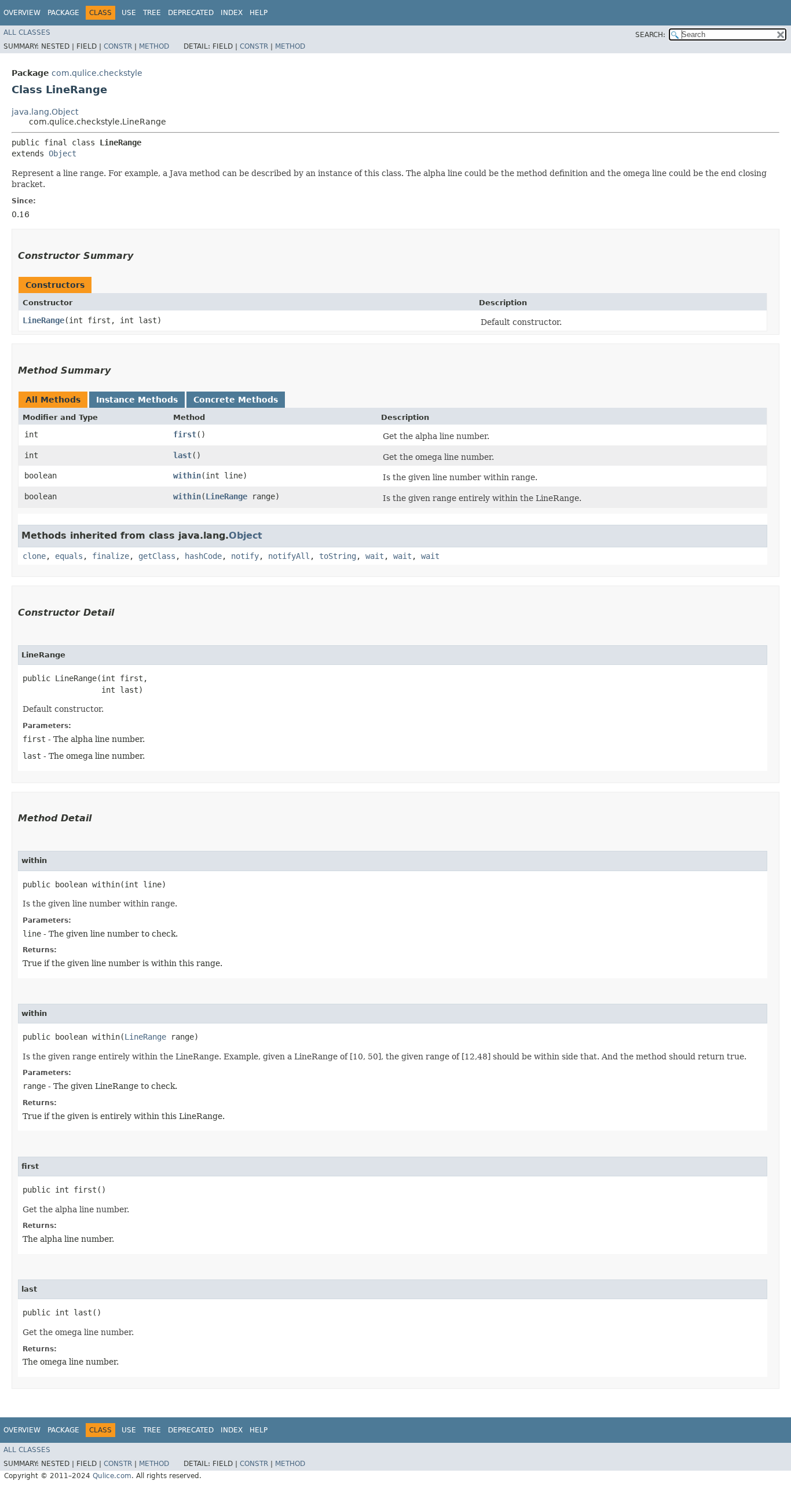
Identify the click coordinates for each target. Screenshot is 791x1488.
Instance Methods (137, 399)
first (184, 434)
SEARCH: (650, 35)
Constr (118, 46)
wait (374, 556)
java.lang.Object (45, 111)
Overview (22, 13)
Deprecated (191, 13)
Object (62, 153)
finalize (110, 556)
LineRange (43, 320)
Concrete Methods (235, 399)
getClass (156, 556)
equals (69, 556)
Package (63, 13)
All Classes (26, 32)
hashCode (203, 556)
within (187, 475)
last (182, 455)
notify (245, 556)
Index (232, 13)
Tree (152, 13)
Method (154, 46)
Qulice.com (112, 1476)
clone (34, 556)
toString (337, 556)
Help (259, 13)
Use (129, 13)
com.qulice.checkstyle (97, 73)
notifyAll (289, 556)
